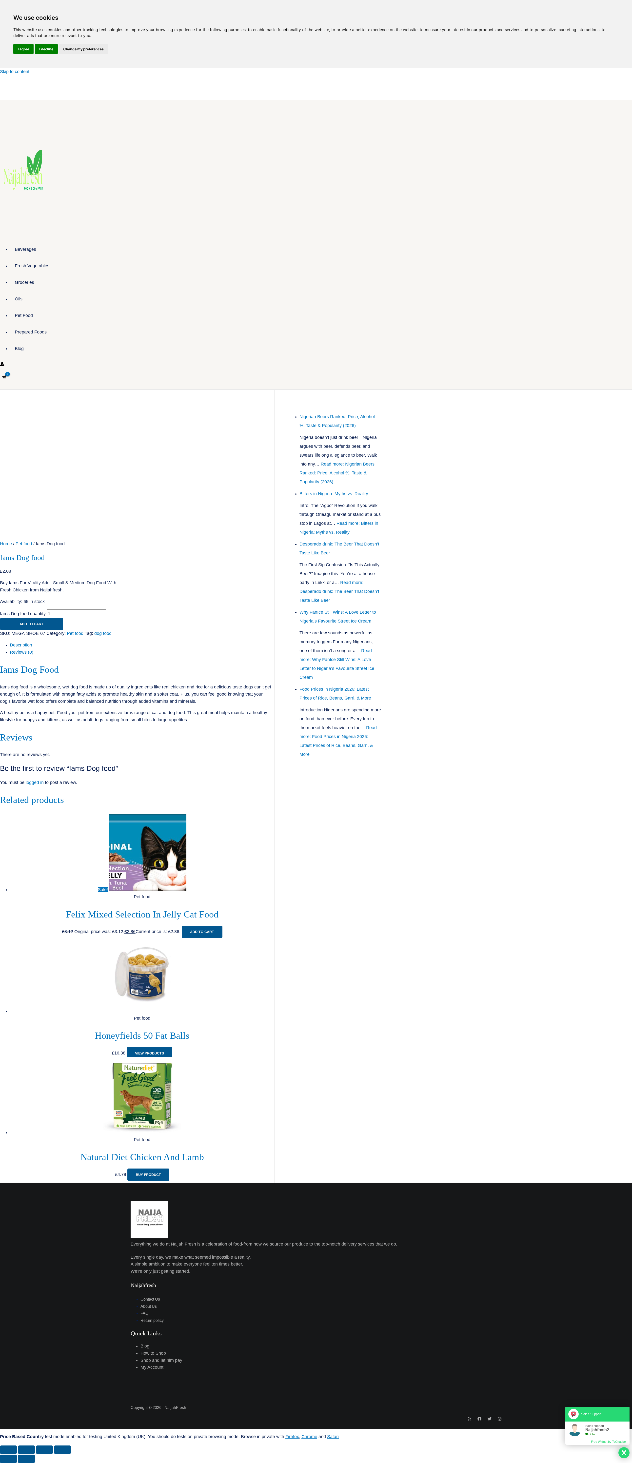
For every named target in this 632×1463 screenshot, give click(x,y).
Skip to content (14, 71)
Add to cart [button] (202, 932)
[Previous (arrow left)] (8, 1459)
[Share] (44, 1449)
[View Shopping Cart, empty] (4, 376)
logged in (35, 782)
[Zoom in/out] (8, 1449)
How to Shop (153, 1353)
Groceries (24, 282)
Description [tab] (21, 645)
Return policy (152, 1320)
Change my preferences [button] (83, 49)
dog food (103, 633)
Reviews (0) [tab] (21, 652)
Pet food (24, 543)
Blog (19, 348)
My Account (151, 1367)
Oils (18, 298)
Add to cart (31, 624)
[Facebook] (479, 1419)
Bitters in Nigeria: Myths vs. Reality (333, 493)
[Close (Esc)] (62, 1449)
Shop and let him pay (161, 1360)
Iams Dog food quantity (23, 613)
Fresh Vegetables (32, 265)
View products (149, 1053)
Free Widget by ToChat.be (608, 1441)
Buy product (148, 1175)
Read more (337, 473)
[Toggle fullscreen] (26, 1449)
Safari (333, 1436)
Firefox (292, 1436)
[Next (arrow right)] (26, 1459)
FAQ (144, 1313)
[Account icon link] (2, 365)
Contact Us (150, 1299)
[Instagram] (500, 1419)
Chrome (309, 1436)
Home (6, 543)
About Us (148, 1306)
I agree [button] (23, 49)
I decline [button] (46, 49)
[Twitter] (490, 1419)
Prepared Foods (31, 332)
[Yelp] (469, 1419)
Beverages (25, 249)
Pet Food (24, 315)
